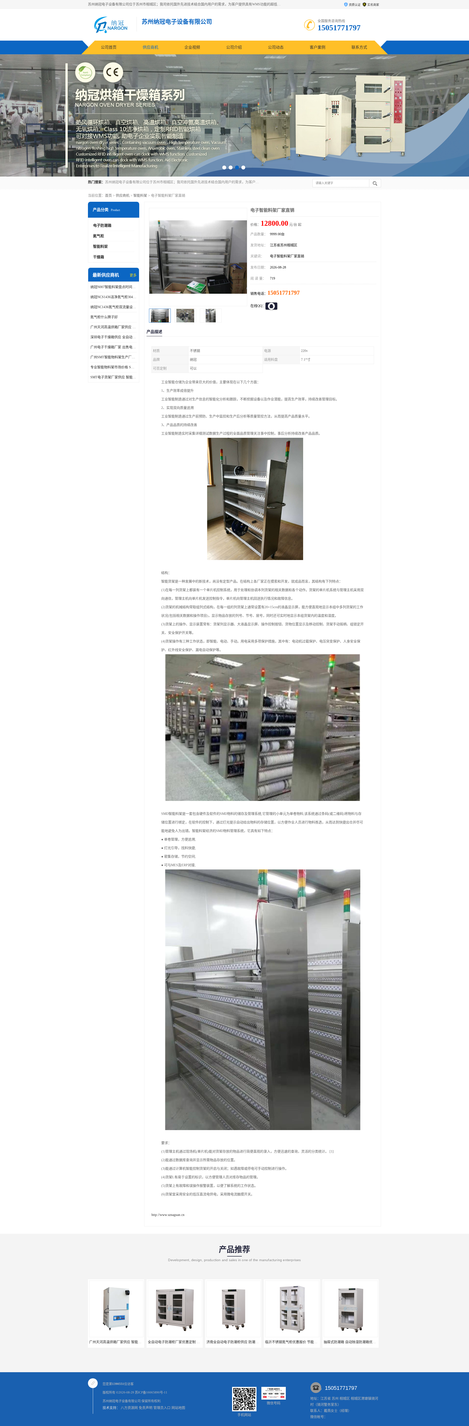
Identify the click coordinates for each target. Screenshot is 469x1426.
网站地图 (178, 1408)
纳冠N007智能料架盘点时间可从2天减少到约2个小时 (113, 287)
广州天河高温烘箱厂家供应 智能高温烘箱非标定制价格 (113, 327)
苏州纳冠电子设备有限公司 (122, 1401)
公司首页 (109, 47)
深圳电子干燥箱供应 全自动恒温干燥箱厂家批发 (113, 337)
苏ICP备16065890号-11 (151, 1392)
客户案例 (317, 47)
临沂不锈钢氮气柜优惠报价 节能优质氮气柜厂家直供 (222, 1342)
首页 (108, 195)
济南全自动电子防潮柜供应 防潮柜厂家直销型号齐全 (163, 1342)
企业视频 (192, 47)
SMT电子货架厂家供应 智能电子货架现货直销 (113, 377)
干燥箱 (98, 257)
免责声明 (145, 1408)
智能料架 (140, 195)
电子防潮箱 (102, 225)
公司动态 (276, 47)
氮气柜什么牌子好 (104, 317)
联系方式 (359, 47)
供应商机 (150, 47)
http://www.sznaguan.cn (167, 1215)
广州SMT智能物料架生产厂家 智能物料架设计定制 (113, 357)
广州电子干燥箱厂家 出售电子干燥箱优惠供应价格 (113, 347)
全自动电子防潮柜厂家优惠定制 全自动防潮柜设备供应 (106, 1342)
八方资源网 (129, 1408)
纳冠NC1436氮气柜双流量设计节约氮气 (113, 307)
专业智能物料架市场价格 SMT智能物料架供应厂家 (113, 367)
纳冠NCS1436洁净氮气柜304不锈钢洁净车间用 (113, 297)
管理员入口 (162, 1408)
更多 (133, 275)
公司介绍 (234, 47)
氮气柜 (98, 236)
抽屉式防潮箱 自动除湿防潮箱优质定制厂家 (274, 1342)
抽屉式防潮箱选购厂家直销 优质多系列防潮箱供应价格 (341, 1342)
